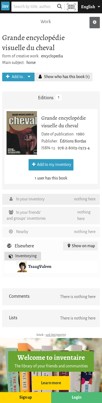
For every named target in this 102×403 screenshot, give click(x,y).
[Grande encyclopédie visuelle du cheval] (22, 133)
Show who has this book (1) (66, 76)
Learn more (51, 383)
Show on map (83, 246)
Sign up (25, 397)
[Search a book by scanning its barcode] (71, 7)
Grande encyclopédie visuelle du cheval (63, 121)
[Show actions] (94, 22)
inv (5, 6)
